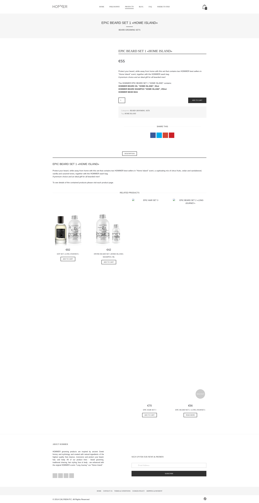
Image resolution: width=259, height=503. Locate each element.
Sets (148, 111)
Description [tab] (130, 153)
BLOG (141, 7)
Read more (190, 415)
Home (101, 7)
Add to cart (197, 100)
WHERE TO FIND (163, 7)
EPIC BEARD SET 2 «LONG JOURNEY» (190, 410)
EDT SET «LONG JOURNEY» (68, 254)
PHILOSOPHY (114, 7)
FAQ (150, 7)
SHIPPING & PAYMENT (154, 491)
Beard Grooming (137, 111)
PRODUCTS (129, 7)
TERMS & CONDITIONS (122, 491)
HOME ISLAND (130, 114)
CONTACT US (107, 491)
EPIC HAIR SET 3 (149, 410)
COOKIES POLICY (138, 491)
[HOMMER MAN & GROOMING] (61, 5)
